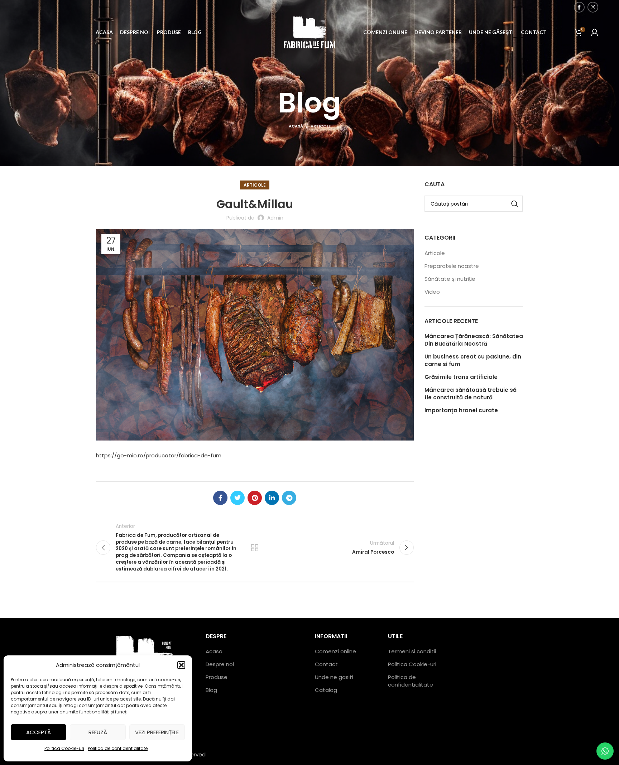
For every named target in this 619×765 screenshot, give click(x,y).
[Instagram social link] (592, 7)
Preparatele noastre (451, 266)
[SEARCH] (515, 204)
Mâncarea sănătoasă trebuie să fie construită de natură (470, 393)
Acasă (296, 126)
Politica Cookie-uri (64, 748)
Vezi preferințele (157, 732)
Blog (211, 690)
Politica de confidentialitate (118, 748)
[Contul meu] (594, 32)
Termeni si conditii (412, 651)
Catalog (326, 690)
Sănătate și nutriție (449, 279)
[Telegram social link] (289, 498)
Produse (216, 677)
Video (432, 291)
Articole (321, 126)
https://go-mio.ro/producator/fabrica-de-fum (158, 455)
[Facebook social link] (579, 7)
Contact (326, 664)
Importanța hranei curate (461, 410)
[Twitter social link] (237, 498)
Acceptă (38, 732)
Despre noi (220, 664)
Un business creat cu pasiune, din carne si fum (472, 360)
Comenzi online (335, 651)
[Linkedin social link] (272, 498)
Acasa (214, 651)
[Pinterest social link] (255, 498)
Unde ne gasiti (334, 677)
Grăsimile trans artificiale (461, 377)
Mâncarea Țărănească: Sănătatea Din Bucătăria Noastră (473, 339)
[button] (181, 665)
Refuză (97, 732)
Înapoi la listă (254, 547)
